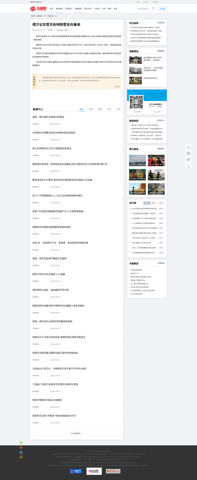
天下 (44, 16)
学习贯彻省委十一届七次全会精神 (143, 290)
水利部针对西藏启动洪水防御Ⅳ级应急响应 (53, 132)
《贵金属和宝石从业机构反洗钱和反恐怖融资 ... (147, 132)
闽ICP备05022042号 (80, 454)
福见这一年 (135, 273)
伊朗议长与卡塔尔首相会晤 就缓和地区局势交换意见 (58, 337)
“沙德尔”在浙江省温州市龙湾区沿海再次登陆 (55, 384)
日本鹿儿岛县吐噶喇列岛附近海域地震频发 (146, 38)
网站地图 (101, 451)
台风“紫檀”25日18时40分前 (141, 243)
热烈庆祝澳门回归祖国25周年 (141, 277)
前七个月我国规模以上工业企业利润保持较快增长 (57, 195)
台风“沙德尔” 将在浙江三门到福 (143, 238)
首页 (51, 9)
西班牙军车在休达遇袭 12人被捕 (48, 274)
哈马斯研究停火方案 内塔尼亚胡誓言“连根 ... (147, 31)
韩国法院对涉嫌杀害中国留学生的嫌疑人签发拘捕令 (58, 305)
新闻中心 (161, 120)
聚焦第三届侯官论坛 (138, 280)
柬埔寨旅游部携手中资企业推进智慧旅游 (145, 41)
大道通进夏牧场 (156, 178)
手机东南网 (156, 112)
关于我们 (89, 451)
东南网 (33, 16)
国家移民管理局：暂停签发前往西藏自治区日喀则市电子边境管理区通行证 (70, 164)
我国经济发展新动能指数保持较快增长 (51, 227)
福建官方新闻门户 (36, 2)
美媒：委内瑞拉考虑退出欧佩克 (48, 117)
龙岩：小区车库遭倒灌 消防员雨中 (144, 248)
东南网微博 (137, 112)
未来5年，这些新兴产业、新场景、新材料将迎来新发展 (60, 242)
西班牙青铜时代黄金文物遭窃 (47, 400)
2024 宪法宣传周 (136, 294)
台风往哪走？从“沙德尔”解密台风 (144, 218)
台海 (103, 9)
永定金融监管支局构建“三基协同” (144, 213)
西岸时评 (88, 9)
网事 (109, 9)
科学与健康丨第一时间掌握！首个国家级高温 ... (147, 139)
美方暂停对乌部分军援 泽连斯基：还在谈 (145, 27)
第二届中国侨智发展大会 (139, 284)
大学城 (96, 9)
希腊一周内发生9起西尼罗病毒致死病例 (52, 321)
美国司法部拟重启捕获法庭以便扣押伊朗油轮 (55, 353)
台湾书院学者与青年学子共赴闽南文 (145, 228)
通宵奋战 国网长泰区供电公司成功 (144, 233)
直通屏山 (69, 9)
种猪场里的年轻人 (151, 78)
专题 (115, 9)
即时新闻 (35, 140)
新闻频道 (59, 9)
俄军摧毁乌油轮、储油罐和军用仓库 (50, 290)
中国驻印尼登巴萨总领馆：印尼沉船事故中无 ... (147, 129)
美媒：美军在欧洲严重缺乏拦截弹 (49, 258)
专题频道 (161, 263)
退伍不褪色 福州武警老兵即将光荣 (144, 208)
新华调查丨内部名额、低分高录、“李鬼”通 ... (147, 135)
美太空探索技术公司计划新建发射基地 (51, 148)
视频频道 (161, 51)
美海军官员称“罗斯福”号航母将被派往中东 (54, 415)
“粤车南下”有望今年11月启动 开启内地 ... (145, 125)
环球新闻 (50, 16)
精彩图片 (161, 149)
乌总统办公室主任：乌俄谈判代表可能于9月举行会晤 (59, 368)
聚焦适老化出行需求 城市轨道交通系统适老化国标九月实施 (62, 180)
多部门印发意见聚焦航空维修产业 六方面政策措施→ (58, 211)
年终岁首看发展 (136, 270)
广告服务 (95, 451)
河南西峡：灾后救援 (156, 193)
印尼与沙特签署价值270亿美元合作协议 (145, 34)
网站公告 (108, 451)
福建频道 (78, 9)
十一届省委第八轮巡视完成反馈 (143, 223)
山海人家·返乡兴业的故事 (140, 287)
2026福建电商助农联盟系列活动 (143, 253)
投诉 (118, 86)
